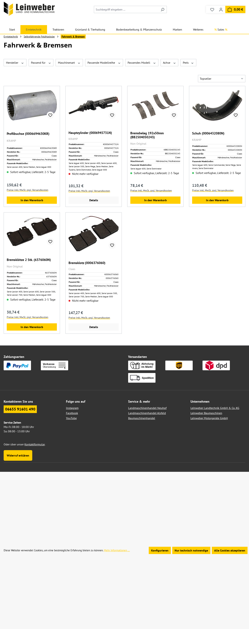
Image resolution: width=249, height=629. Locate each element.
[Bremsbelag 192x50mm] (155, 105)
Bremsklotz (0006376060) (87, 263)
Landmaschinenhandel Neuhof (147, 408)
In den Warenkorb (32, 200)
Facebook (72, 413)
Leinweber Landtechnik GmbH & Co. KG (214, 408)
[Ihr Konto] (221, 9)
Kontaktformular (34, 444)
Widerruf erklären (18, 455)
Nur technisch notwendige (191, 550)
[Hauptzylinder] (94, 105)
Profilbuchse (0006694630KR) (28, 134)
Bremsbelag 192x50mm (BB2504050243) (147, 135)
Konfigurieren (159, 550)
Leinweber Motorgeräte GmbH (209, 418)
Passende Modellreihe (101, 62)
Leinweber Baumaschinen (206, 413)
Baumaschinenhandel (141, 418)
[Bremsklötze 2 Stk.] (32, 231)
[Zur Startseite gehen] (29, 8)
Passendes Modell (139, 62)
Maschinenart (66, 62)
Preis (186, 62)
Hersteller (12, 62)
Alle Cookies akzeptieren (229, 550)
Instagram (72, 408)
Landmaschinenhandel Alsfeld (147, 413)
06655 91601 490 (20, 409)
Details (93, 200)
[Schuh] (217, 105)
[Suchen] (162, 9)
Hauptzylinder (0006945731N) (90, 133)
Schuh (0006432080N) (208, 133)
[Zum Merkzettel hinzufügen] (50, 115)
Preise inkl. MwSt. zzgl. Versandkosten (27, 190)
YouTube (71, 418)
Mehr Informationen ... (117, 550)
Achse (167, 62)
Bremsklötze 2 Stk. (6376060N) (29, 260)
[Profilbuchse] (32, 105)
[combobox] (126, 9)
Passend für (38, 62)
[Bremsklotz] (94, 233)
